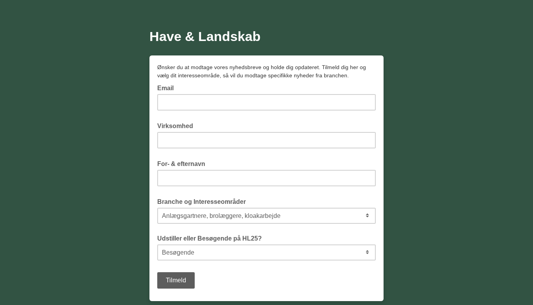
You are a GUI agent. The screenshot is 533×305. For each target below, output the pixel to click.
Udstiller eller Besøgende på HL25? (209, 238)
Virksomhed (177, 125)
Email (167, 87)
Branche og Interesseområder (204, 201)
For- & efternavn (183, 163)
